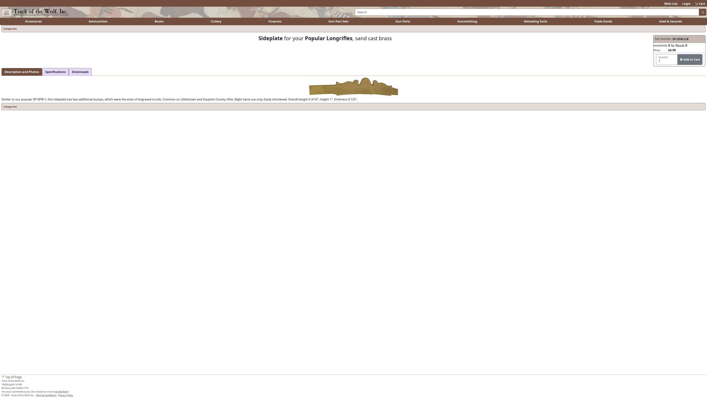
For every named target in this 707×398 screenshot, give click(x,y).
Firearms (275, 21)
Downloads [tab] (80, 72)
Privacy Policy (65, 395)
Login (686, 4)
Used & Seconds (670, 21)
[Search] (702, 12)
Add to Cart (691, 59)
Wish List (671, 4)
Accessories (33, 21)
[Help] (677, 45)
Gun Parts (402, 21)
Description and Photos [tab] (22, 72)
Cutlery (216, 21)
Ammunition (98, 21)
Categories (10, 28)
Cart (700, 4)
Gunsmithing (467, 21)
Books (159, 21)
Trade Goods (603, 21)
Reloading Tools (535, 21)
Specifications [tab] (55, 72)
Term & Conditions (46, 395)
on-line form (61, 391)
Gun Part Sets (338, 21)
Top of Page (13, 377)
